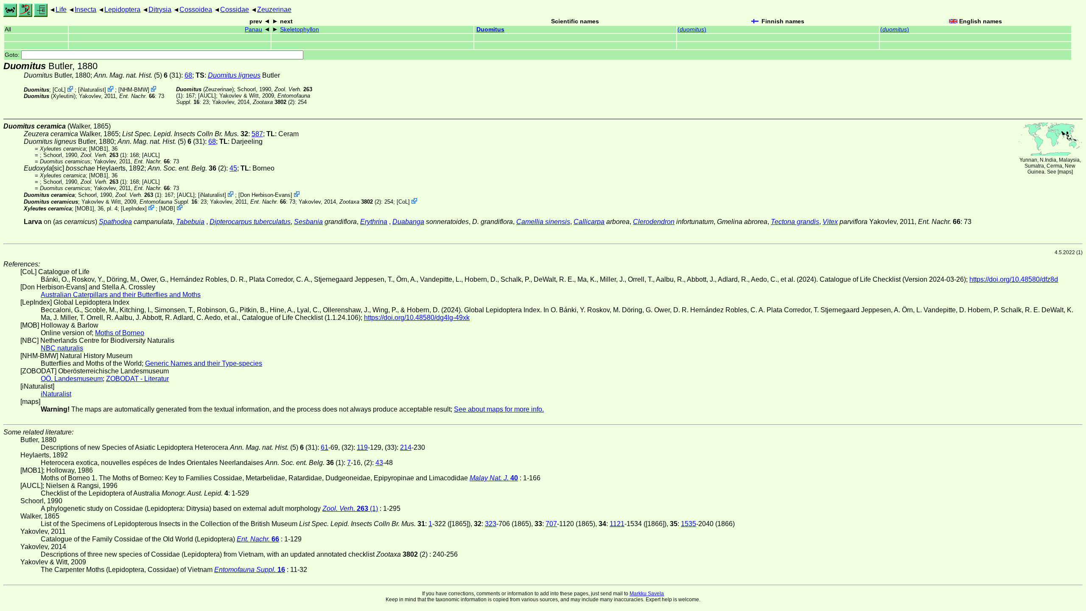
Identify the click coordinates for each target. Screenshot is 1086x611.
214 (405, 447)
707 (551, 523)
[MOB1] (98, 149)
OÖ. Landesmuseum (72, 378)
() (691, 29)
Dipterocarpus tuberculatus (250, 221)
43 (379, 462)
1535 (688, 523)
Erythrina (373, 221)
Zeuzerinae (274, 9)
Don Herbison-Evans (265, 195)
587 (257, 133)
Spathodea (115, 221)
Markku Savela (647, 594)
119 (362, 447)
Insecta (85, 9)
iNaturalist (92, 90)
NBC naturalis (62, 348)
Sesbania (308, 221)
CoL (59, 90)
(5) (131, 75)
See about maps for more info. (499, 409)
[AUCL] (207, 95)
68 (188, 75)
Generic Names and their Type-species (203, 363)
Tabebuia (190, 221)
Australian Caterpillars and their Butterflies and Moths (121, 294)
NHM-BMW (134, 90)
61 (324, 447)
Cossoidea (195, 9)
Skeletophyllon (299, 29)
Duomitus (490, 29)
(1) (103, 155)
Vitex (830, 221)
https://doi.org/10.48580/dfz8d (1013, 279)
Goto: (13, 55)
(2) (273, 102)
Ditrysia (159, 9)
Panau (253, 29)
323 (490, 523)
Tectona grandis (795, 221)
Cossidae (234, 9)
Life (61, 9)
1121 (617, 523)
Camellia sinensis (543, 221)
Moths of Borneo (119, 332)
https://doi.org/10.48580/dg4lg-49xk (417, 317)
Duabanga (408, 221)
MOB (167, 208)
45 (233, 168)
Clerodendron (654, 221)
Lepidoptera (122, 9)
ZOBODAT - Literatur (137, 378)
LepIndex (134, 208)
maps (1065, 172)
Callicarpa (589, 221)
